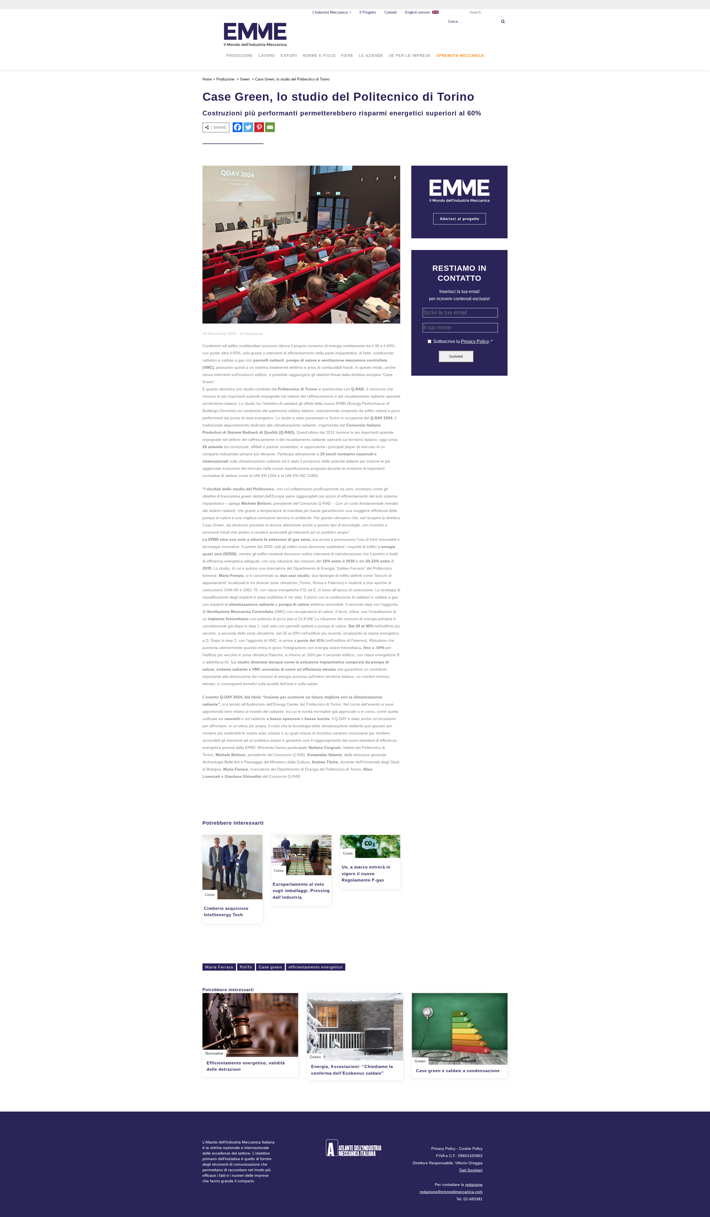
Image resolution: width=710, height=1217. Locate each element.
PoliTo (246, 967)
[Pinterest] (259, 127)
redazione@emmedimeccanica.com (451, 1192)
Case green (270, 967)
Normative (214, 1053)
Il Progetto (367, 12)
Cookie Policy (471, 1148)
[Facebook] (237, 127)
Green (245, 79)
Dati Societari (471, 1170)
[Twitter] (248, 127)
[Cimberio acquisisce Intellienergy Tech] (232, 867)
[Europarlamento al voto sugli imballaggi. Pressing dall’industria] (301, 855)
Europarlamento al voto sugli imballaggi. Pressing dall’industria (301, 891)
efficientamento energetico (316, 967)
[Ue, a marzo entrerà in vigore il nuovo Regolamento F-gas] (370, 846)
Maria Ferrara (219, 967)
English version (417, 12)
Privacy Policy (475, 341)
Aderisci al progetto (459, 219)
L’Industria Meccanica (330, 12)
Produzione (225, 79)
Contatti (390, 12)
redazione (474, 1184)
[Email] (270, 127)
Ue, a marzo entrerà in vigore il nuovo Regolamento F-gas (366, 873)
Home (207, 79)
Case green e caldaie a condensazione (458, 1070)
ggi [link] (384, 439)
